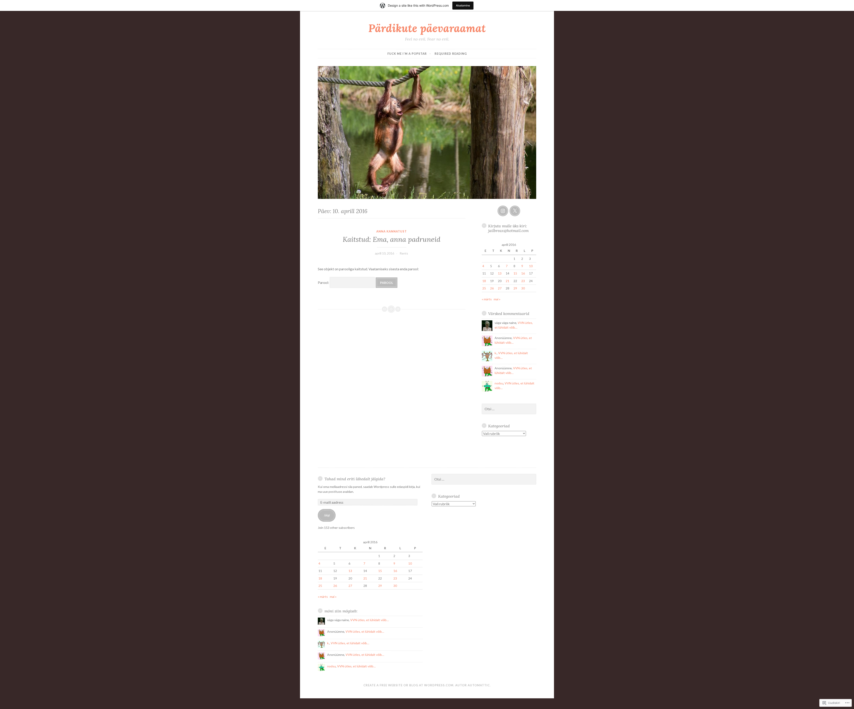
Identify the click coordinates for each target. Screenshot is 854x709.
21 (507, 281)
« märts (487, 299)
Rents (404, 253)
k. (496, 353)
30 (523, 288)
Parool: (324, 282)
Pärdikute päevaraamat (427, 28)
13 (500, 273)
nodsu (499, 383)
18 (484, 281)
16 (523, 273)
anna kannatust (391, 231)
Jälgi (327, 515)
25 (484, 288)
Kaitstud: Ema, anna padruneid (391, 239)
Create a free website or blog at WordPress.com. (408, 685)
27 (500, 288)
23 (523, 281)
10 (531, 266)
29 (515, 288)
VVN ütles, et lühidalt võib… (369, 620)
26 (492, 288)
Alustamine (463, 5)
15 (515, 273)
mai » (497, 299)
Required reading (451, 53)
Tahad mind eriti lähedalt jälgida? (354, 478)
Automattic (479, 685)
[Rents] (502, 211)
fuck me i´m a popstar (407, 53)
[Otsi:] (509, 409)
